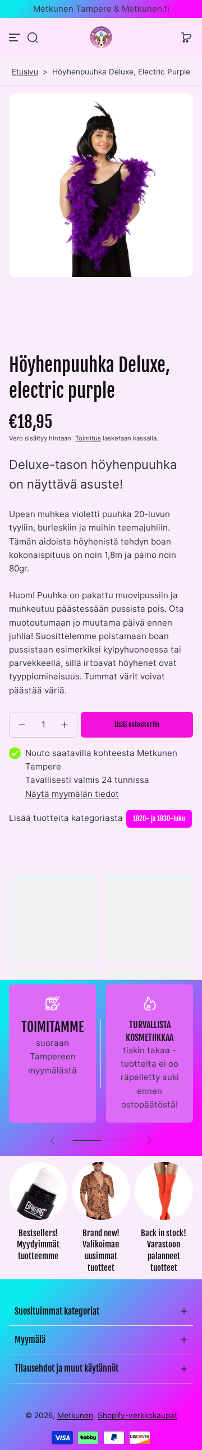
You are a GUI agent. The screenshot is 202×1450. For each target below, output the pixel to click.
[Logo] (100, 37)
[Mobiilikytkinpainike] (15, 37)
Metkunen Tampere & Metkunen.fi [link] (101, 8)
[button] (32, 37)
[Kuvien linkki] (38, 1220)
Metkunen (75, 1415)
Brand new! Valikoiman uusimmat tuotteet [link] (101, 1250)
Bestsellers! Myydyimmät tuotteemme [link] (38, 1244)
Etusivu (25, 71)
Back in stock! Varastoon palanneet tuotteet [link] (163, 1250)
